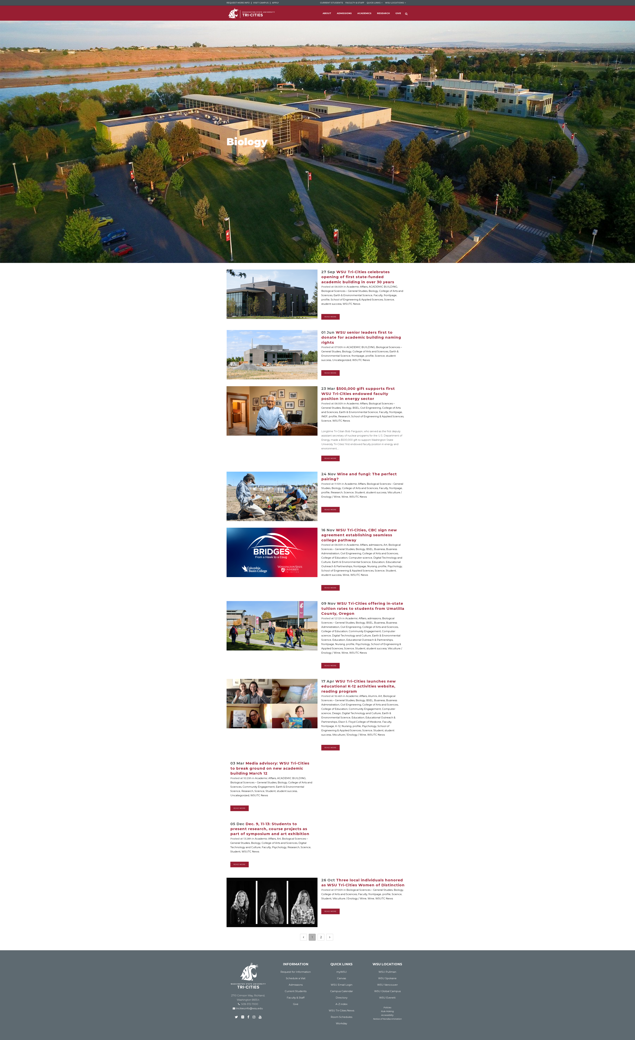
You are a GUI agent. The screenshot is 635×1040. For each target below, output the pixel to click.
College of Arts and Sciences (370, 351)
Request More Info (238, 2)
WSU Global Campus (387, 991)
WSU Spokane (387, 978)
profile (325, 299)
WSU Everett (387, 997)
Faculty (378, 295)
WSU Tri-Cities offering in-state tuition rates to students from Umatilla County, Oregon (362, 608)
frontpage (390, 295)
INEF (324, 416)
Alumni (372, 696)
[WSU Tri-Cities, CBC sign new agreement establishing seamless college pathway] (272, 552)
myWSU (341, 971)
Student (360, 492)
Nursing (372, 566)
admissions (375, 544)
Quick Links (374, 2)
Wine (344, 496)
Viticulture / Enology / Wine (349, 734)
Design (336, 713)
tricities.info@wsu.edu (249, 1008)
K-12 (337, 726)
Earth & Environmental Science (353, 295)
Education (378, 562)
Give (295, 1004)
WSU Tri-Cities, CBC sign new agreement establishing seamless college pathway (359, 535)
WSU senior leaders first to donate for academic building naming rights (361, 337)
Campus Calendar (341, 991)
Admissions (296, 984)
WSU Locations (394, 2)
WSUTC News (351, 303)
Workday (341, 1023)
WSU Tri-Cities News (341, 1010)
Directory (341, 997)
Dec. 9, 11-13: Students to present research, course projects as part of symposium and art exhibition (269, 829)
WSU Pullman (387, 971)
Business (379, 549)
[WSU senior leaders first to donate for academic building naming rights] (272, 354)
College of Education (334, 557)
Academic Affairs (357, 286)
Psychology (395, 566)
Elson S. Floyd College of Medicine (359, 721)
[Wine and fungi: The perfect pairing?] (272, 496)
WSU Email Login (341, 984)
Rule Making (387, 1011)
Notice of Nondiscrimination (387, 1019)
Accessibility (387, 1015)
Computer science (360, 557)
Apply (275, 2)
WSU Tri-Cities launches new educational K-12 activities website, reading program (358, 686)
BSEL (356, 407)
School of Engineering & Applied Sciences (357, 299)
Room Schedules (341, 1017)
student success (331, 303)
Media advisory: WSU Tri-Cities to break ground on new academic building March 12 (269, 768)
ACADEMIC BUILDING (383, 286)
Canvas (341, 978)
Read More (330, 317)
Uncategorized (341, 360)
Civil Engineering (370, 407)
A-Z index (341, 1004)
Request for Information (295, 971)
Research (344, 416)
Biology (373, 291)
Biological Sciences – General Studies (344, 291)
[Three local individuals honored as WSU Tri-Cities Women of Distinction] (272, 902)
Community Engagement (365, 631)
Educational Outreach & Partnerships (369, 639)
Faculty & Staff (354, 2)
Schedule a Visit (295, 978)
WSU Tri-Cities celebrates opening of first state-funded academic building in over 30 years (357, 277)
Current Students (331, 2)
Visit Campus (261, 2)
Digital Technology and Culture (351, 635)
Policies (387, 1007)
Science (389, 299)
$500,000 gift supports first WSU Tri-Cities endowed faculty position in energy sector (358, 393)
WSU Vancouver (387, 984)
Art (385, 544)
